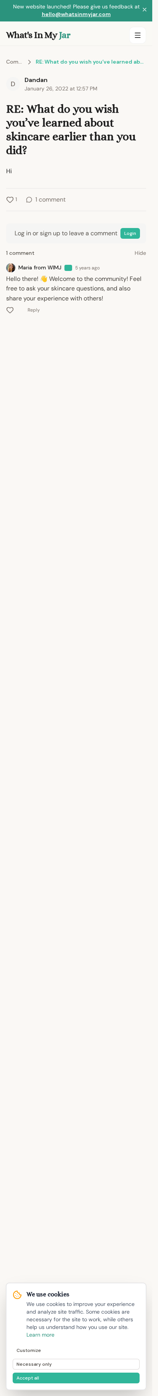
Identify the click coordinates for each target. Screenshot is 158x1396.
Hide (140, 252)
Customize (28, 1350)
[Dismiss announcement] (144, 10)
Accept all (27, 1378)
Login (130, 233)
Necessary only (34, 1364)
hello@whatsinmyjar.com (76, 14)
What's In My (38, 35)
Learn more (40, 1334)
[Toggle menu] (137, 35)
